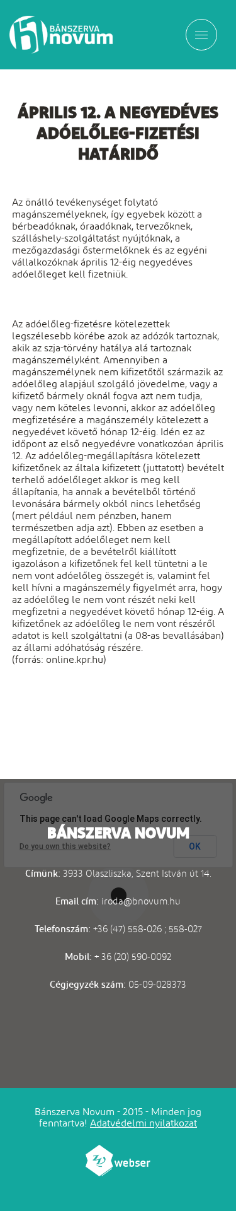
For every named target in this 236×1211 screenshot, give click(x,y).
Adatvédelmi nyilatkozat (143, 1123)
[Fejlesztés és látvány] (118, 1173)
